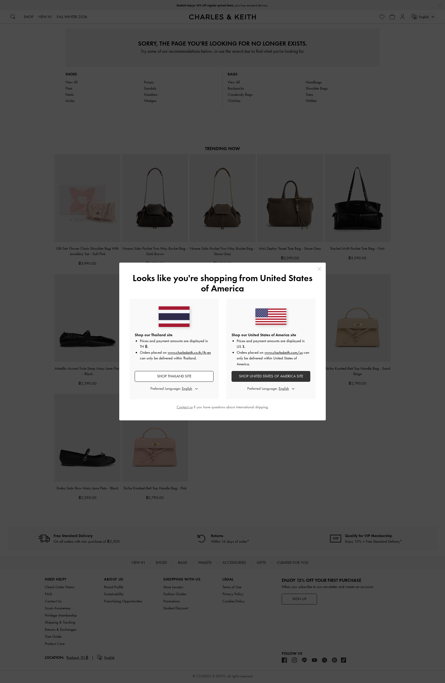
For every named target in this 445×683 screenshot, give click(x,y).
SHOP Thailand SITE (174, 376)
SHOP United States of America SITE (271, 376)
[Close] (319, 269)
